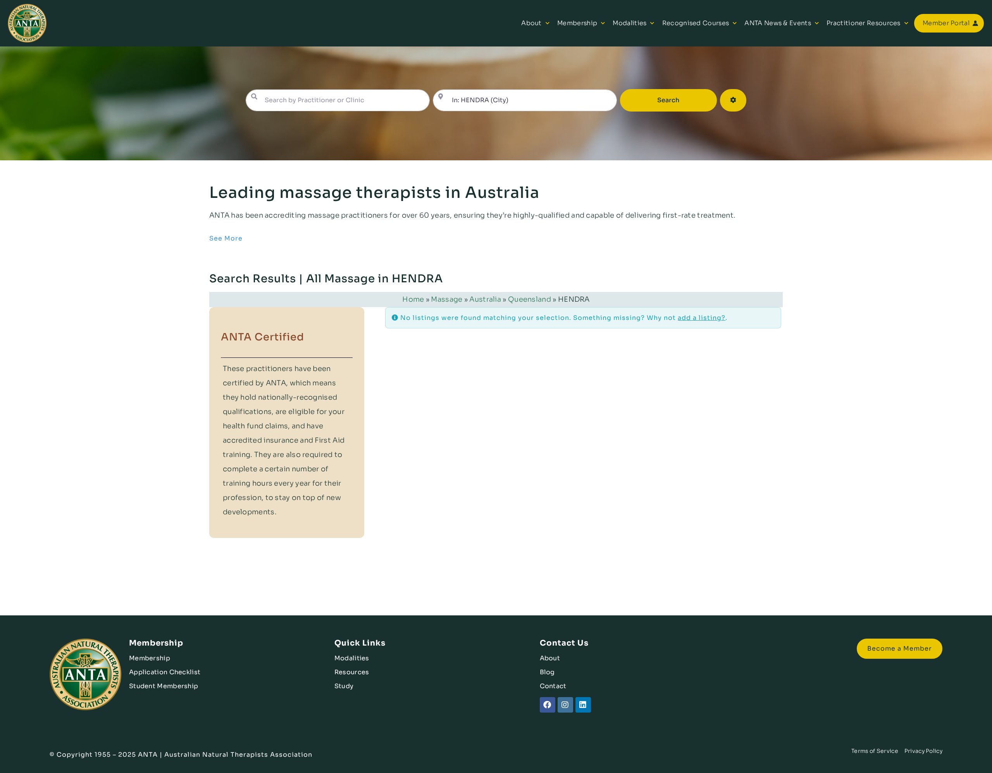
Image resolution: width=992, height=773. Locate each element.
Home (413, 299)
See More (226, 238)
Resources (351, 672)
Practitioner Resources (864, 23)
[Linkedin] (583, 705)
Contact (553, 686)
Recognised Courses (695, 23)
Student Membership (163, 686)
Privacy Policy (923, 750)
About (531, 23)
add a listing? (701, 318)
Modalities (629, 23)
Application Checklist (164, 672)
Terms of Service (874, 750)
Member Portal (946, 23)
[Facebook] (547, 705)
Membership (577, 23)
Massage (446, 299)
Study (344, 686)
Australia (485, 299)
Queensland (529, 299)
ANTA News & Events (777, 23)
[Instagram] (565, 705)
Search (679, 100)
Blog (547, 672)
